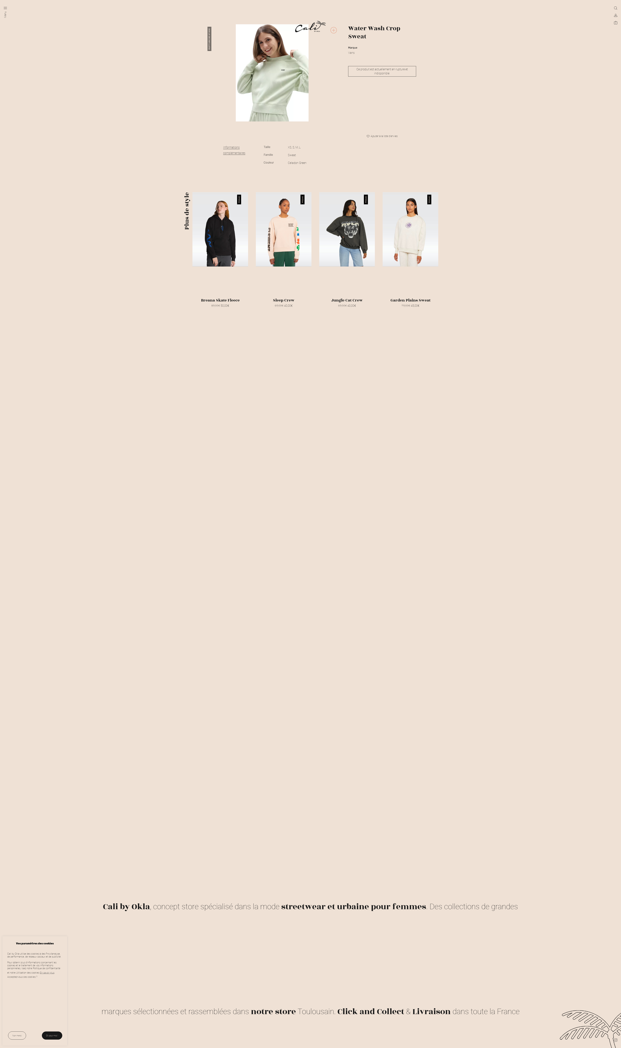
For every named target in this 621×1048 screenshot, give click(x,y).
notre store (273, 1011)
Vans (351, 53)
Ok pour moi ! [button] (52, 1035)
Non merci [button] (17, 1035)
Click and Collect (371, 1011)
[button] (333, 33)
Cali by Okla (126, 906)
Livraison (431, 1011)
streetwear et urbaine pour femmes (353, 906)
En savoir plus (47, 972)
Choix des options (220, 310)
